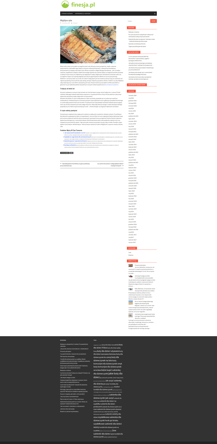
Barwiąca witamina (70, 145)
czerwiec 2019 (132, 209)
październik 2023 (133, 134)
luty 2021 (131, 173)
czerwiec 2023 (132, 144)
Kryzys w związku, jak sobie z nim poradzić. (72, 394)
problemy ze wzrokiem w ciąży (103, 395)
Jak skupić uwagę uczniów (142, 276)
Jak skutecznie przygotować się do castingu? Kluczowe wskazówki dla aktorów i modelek (145, 316)
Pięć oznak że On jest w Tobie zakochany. (72, 399)
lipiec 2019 (132, 206)
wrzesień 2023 (133, 137)
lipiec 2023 (132, 142)
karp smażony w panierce (111, 85)
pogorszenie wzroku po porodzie (102, 392)
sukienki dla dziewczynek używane (109, 409)
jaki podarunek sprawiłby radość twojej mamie (111, 377)
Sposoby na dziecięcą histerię (137, 44)
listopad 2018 (132, 227)
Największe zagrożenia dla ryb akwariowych (77, 137)
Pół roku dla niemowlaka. (67, 356)
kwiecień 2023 (132, 147)
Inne (71, 153)
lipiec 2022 (132, 155)
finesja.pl (75, 23)
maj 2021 (131, 165)
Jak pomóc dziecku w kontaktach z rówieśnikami (74, 349)
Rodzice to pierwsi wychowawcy (69, 411)
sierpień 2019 (132, 204)
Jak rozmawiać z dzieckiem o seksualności (72, 406)
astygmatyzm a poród (97, 345)
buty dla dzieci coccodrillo (110, 345)
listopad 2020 (132, 180)
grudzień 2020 (133, 178)
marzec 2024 (132, 124)
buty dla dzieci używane (108, 351)
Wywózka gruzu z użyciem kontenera (75, 141)
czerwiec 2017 (132, 234)
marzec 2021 (132, 170)
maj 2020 (131, 193)
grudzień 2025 (133, 100)
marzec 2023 (132, 149)
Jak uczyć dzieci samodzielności (69, 396)
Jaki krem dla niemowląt (67, 409)
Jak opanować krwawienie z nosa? (74, 133)
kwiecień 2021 (132, 167)
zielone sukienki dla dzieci (110, 437)
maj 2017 (131, 237)
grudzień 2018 (133, 224)
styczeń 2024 (132, 129)
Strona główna (67, 13)
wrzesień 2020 (133, 186)
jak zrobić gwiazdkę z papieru (108, 387)
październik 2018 (133, 229)
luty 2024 (131, 126)
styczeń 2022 (132, 160)
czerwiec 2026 (132, 95)
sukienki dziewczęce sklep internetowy (103, 411)
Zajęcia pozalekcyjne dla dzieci (137, 46)
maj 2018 (131, 232)
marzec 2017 (132, 242)
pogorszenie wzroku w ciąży (114, 392)
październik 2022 (133, 152)
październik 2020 (133, 183)
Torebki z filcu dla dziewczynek (106, 430)
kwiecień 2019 (132, 214)
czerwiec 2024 (132, 121)
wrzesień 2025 (133, 106)
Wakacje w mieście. (134, 32)
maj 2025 (131, 108)
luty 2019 (131, 219)
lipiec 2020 (132, 191)
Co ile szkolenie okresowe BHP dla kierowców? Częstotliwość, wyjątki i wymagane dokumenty (139, 58)
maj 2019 (131, 211)
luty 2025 (131, 113)
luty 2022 (131, 157)
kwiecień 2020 (132, 196)
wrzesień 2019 (133, 201)
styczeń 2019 (132, 222)
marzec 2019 (132, 216)
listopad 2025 (132, 103)
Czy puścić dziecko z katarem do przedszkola (73, 354)
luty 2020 (131, 198)
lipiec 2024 (132, 119)
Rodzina (131, 255)
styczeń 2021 (132, 175)
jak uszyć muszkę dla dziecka (99, 381)
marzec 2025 (132, 111)
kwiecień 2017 (132, 240)
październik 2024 (133, 116)
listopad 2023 (132, 131)
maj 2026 (131, 98)
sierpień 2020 (132, 188)
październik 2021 (133, 162)
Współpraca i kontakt (83, 13)
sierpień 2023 (132, 139)
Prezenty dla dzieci (140, 265)
